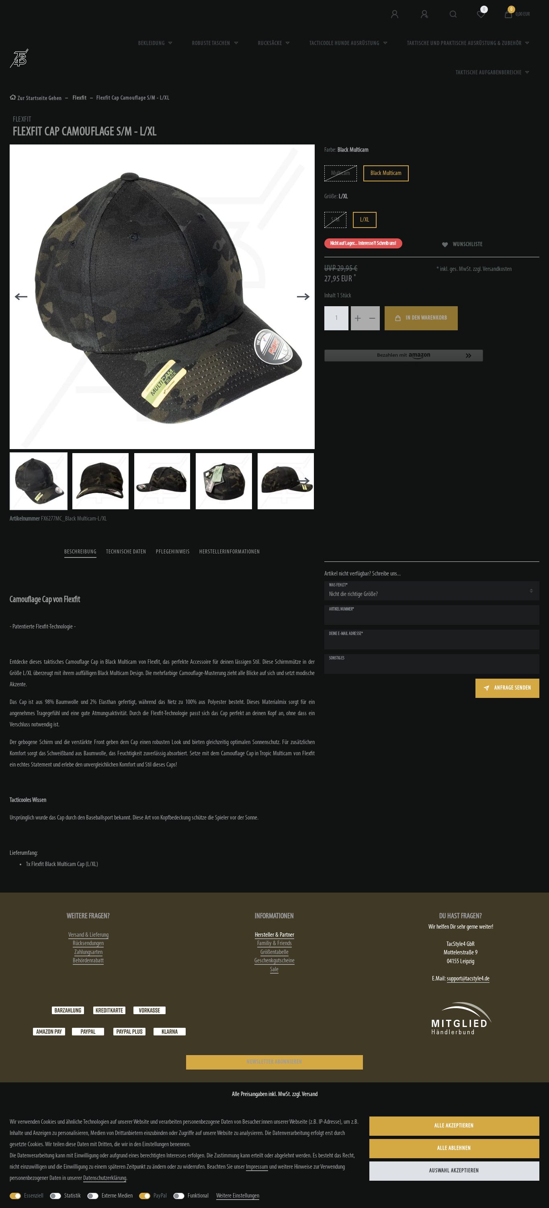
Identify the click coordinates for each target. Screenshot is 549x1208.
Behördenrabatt (88, 961)
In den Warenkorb (426, 318)
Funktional (198, 1196)
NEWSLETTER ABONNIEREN (274, 1062)
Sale (274, 969)
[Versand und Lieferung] (170, 1031)
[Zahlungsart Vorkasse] (149, 1010)
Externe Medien (117, 1196)
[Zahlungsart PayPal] (88, 1031)
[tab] (80, 552)
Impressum (257, 1167)
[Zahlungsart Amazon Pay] (49, 1031)
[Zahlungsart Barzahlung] (68, 1010)
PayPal (160, 1196)
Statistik (72, 1196)
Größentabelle (274, 952)
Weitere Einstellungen (237, 1196)
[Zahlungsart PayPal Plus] (129, 1031)
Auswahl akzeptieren (454, 1171)
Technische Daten (126, 552)
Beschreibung (80, 552)
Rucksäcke (270, 44)
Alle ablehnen (454, 1148)
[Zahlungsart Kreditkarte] (109, 1010)
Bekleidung (152, 44)
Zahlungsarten (88, 952)
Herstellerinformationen (229, 552)
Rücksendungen (88, 943)
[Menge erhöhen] (358, 318)
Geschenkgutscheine (274, 961)
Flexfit (79, 98)
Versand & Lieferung (88, 935)
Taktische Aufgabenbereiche (489, 73)
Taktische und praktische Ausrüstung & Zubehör (465, 44)
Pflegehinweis (173, 552)
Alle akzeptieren (454, 1126)
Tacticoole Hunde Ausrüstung (345, 44)
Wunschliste (468, 245)
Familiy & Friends (274, 943)
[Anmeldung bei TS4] (395, 14)
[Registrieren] (425, 14)
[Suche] (453, 14)
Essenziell (33, 1196)
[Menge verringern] (372, 318)
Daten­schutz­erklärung (104, 1178)
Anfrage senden (512, 688)
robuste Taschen (211, 44)
